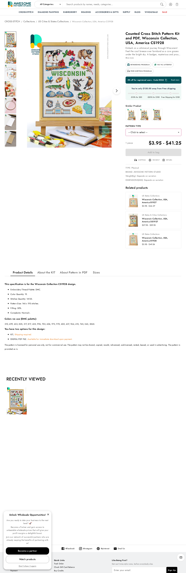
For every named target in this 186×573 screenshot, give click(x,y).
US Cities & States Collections (53, 21)
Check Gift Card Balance (64, 567)
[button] (138, 64)
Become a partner (27, 551)
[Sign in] (170, 4)
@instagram (87, 548)
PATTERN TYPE (133, 126)
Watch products (27, 559)
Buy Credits (59, 570)
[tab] (22, 272)
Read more (175, 80)
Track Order (59, 563)
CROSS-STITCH (12, 21)
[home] (19, 4)
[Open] (178, 132)
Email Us (121, 548)
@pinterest (105, 548)
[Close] (48, 514)
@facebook (70, 548)
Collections (29, 21)
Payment (13, 570)
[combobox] (100, 4)
